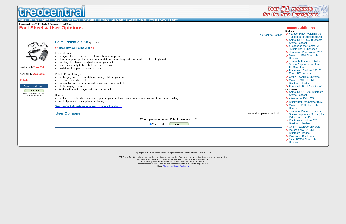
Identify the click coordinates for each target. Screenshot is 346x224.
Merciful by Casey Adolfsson (176, 166)
